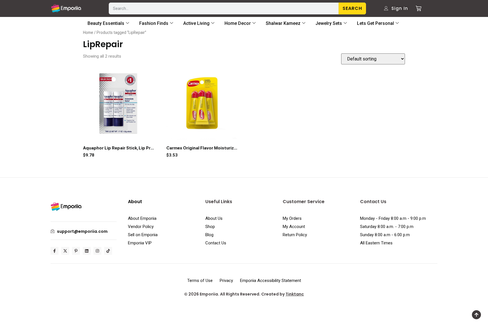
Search (352, 8)
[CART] (416, 8)
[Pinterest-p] (76, 251)
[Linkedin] (87, 251)
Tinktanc (295, 294)
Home (88, 32)
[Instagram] (97, 251)
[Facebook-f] (54, 251)
